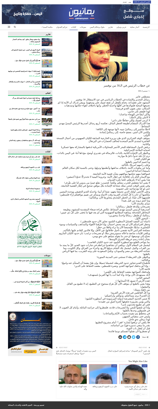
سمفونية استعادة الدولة (33, 188)
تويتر (129, 2)
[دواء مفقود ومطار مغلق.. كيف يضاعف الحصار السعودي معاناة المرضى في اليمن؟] (47, 42)
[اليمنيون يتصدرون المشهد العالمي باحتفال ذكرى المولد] (47, 202)
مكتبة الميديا (48, 27)
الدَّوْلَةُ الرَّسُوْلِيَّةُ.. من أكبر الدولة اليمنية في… (26, 282)
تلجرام (125, 2)
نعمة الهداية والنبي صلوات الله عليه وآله (28, 178)
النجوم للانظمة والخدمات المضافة (20, 405)
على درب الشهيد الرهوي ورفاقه (30, 167)
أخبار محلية (134, 27)
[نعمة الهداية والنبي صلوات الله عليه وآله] (73, 374)
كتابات (73, 27)
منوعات (83, 27)
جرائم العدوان (61, 27)
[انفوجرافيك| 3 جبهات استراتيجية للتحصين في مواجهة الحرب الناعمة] (47, 74)
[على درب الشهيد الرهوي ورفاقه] (103, 374)
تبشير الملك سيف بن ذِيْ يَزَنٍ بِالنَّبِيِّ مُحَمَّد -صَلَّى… (25, 271)
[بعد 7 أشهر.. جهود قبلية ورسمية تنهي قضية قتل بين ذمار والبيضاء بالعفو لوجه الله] (47, 111)
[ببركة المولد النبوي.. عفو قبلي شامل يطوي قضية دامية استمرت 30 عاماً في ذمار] (47, 133)
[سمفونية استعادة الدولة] (47, 191)
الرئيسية (146, 27)
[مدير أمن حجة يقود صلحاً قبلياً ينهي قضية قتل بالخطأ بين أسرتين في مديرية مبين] (47, 122)
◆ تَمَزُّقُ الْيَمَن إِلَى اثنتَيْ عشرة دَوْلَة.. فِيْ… (27, 60)
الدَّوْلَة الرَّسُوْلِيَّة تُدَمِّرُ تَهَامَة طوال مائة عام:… (26, 292)
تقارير (110, 27)
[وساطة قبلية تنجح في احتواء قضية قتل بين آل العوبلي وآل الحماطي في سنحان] (47, 101)
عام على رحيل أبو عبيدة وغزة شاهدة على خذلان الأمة (24, 157)
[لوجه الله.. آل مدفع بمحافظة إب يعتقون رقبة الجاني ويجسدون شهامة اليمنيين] (47, 143)
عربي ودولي (121, 27)
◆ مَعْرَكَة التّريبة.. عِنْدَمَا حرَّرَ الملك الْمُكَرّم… (26, 303)
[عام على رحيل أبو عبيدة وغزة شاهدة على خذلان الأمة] (133, 374)
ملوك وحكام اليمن (97, 27)
